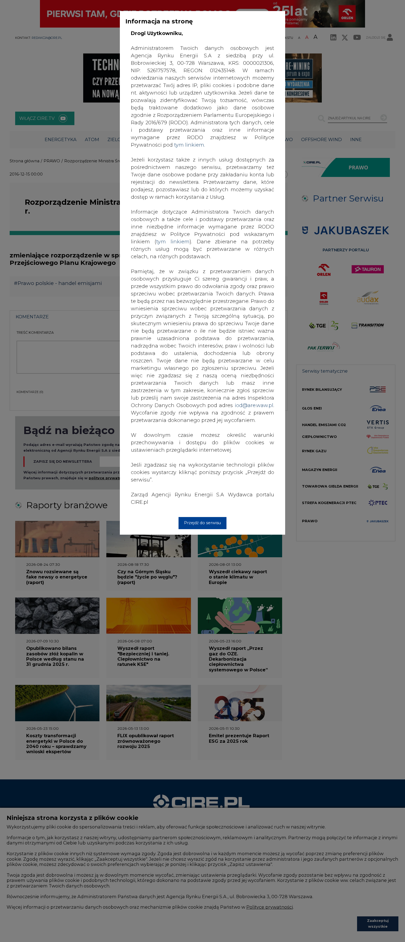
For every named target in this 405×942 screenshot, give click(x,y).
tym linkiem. (189, 145)
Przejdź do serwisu (202, 522)
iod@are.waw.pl (254, 405)
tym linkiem (173, 242)
